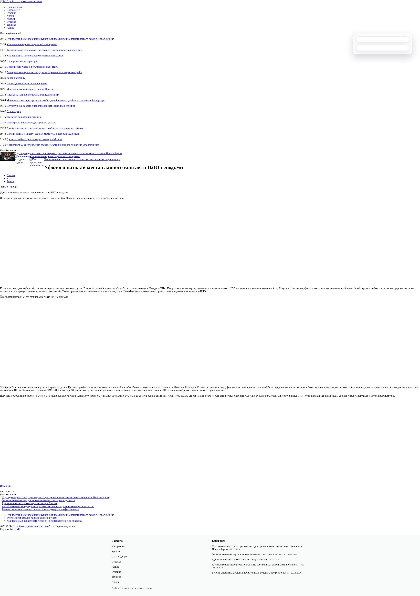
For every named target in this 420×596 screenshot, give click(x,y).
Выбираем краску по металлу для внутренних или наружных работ (44, 72)
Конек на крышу (16, 77)
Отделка (11, 21)
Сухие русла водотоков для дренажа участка (31, 122)
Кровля (11, 18)
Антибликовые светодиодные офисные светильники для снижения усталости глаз (53, 144)
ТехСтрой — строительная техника (29, 526)
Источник (5, 486)
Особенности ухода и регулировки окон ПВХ (32, 66)
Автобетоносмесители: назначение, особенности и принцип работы (45, 128)
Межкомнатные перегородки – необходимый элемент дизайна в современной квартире (56, 100)
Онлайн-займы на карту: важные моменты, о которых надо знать (43, 133)
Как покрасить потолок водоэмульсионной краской (35, 55)
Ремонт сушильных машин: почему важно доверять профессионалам (40, 509)
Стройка (11, 12)
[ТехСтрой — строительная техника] (21, 1)
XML (18, 529)
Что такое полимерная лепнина (23, 117)
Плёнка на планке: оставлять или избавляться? (33, 94)
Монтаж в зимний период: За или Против (30, 89)
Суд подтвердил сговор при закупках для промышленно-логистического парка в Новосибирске (60, 38)
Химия (10, 15)
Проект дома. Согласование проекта (27, 83)
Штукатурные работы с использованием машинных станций (41, 105)
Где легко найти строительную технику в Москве (34, 139)
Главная (11, 175)
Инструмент (13, 10)
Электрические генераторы (22, 61)
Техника (11, 24)
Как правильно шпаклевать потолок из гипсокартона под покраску (44, 50)
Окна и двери (14, 7)
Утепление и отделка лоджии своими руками (32, 44)
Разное (10, 27)
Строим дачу (14, 111)
